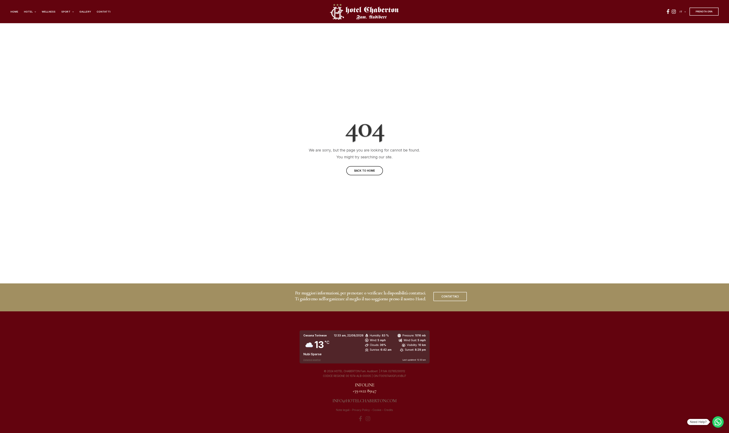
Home (14, 11)
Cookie (376, 410)
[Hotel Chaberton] (364, 11)
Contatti (103, 11)
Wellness (49, 11)
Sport (65, 11)
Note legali (343, 410)
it (681, 11)
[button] (450, 296)
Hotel (28, 11)
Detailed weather (312, 359)
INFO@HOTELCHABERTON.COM (364, 401)
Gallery (85, 11)
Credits (388, 410)
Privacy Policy (361, 410)
